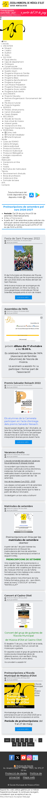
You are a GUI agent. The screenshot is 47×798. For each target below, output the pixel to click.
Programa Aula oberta (14, 91)
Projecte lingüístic (12, 105)
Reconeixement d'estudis (14, 173)
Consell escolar (11, 66)
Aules (7, 55)
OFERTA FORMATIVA (12, 69)
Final (30, 744)
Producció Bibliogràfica (13, 153)
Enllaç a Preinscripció (13, 218)
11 (19, 744)
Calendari (6, 157)
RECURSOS (8, 116)
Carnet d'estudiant (13, 112)
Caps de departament (14, 62)
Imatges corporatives (12, 155)
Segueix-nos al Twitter (17, 757)
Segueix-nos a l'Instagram (29, 757)
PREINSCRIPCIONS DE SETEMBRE (23, 559)
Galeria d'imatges (10, 144)
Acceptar (18, 797)
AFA (3, 183)
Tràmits (5, 171)
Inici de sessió (35, 757)
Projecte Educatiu (12, 96)
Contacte (6, 185)
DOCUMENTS (9, 94)
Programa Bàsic (11, 78)
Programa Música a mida (15, 87)
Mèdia (4, 139)
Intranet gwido (11, 123)
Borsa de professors (11, 176)
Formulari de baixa (11, 180)
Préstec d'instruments (14, 110)
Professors (9, 64)
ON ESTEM (8, 46)
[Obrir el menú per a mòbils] (1, 17)
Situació (8, 48)
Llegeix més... (23, 297)
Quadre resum (11, 71)
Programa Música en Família (17, 73)
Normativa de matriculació (14, 169)
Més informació (7, 797)
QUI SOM (7, 57)
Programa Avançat (13, 82)
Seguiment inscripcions (15, 128)
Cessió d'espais (11, 114)
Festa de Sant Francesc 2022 (22, 238)
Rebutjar (26, 797)
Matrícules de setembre (18, 506)
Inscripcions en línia (13, 126)
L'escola (5, 44)
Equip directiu (11, 59)
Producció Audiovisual (12, 151)
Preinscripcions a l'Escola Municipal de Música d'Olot (20, 674)
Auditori (8, 53)
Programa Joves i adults (15, 89)
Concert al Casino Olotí (18, 595)
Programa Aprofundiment (16, 80)
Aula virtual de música (14, 121)
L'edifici (8, 50)
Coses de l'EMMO (11, 142)
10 (14, 744)
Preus (5, 164)
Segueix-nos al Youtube (23, 757)
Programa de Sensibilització (17, 75)
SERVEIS (7, 107)
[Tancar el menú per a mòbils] (0, 19)
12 (24, 744)
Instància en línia (10, 178)
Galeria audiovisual (11, 146)
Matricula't (6, 160)
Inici (7, 740)
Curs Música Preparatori (15, 85)
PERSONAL (8, 130)
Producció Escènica (11, 148)
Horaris (6, 167)
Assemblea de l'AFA (16, 309)
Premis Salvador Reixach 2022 (22, 383)
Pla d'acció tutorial (12, 103)
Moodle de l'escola (13, 119)
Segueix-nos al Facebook (11, 757)
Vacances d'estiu (14, 452)
